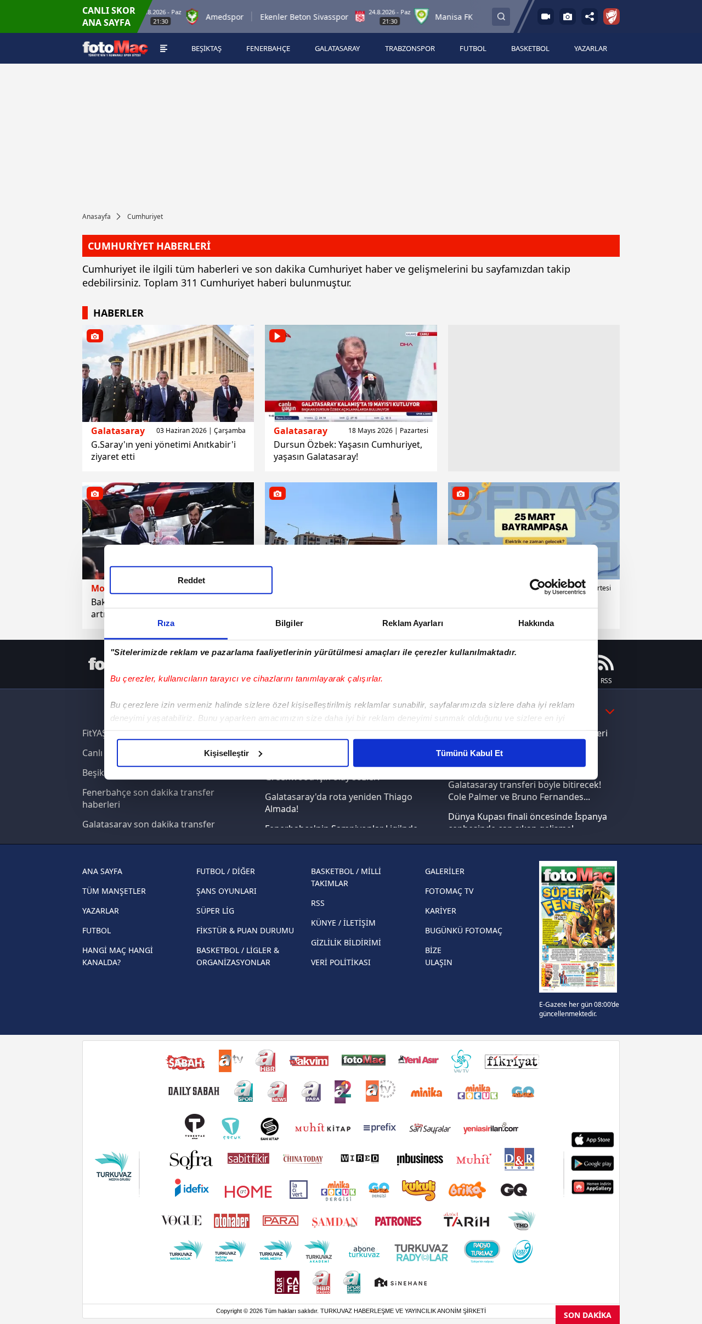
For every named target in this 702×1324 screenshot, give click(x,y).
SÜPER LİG (215, 910)
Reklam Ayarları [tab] (412, 622)
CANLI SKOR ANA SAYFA (108, 16)
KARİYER (440, 910)
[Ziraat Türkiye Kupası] (611, 16)
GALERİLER (445, 871)
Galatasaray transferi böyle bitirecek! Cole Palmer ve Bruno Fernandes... (524, 791)
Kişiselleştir (226, 752)
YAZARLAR (100, 910)
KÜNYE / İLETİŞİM (343, 922)
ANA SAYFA (102, 871)
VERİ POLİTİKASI (341, 962)
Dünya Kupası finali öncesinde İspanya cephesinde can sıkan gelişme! (527, 822)
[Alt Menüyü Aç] (163, 48)
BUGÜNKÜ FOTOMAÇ (463, 930)
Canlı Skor (103, 753)
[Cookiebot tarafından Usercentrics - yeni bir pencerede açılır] (538, 587)
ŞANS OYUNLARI (226, 891)
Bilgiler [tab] (289, 622)
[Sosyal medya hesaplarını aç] (589, 16)
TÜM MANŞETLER (114, 891)
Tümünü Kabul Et (469, 752)
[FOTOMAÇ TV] (545, 16)
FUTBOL (96, 930)
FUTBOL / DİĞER (225, 871)
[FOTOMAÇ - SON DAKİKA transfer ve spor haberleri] (115, 48)
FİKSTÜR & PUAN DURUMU (245, 930)
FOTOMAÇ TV (449, 891)
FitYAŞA (97, 733)
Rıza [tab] (165, 622)
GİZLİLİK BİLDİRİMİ (346, 942)
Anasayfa (96, 216)
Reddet (191, 579)
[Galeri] (567, 16)
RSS (318, 903)
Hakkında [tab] (536, 622)
